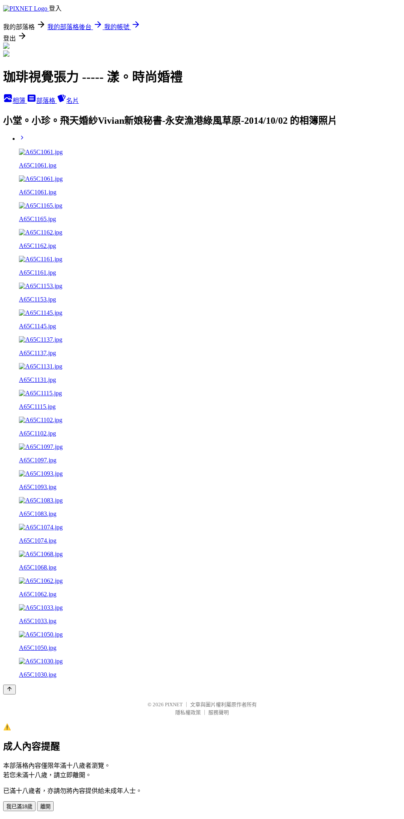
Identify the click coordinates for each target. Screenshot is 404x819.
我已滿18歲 (19, 807)
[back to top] (9, 689)
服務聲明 (218, 712)
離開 (45, 807)
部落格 (46, 100)
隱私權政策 (188, 712)
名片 (72, 100)
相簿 (20, 100)
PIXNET (174, 704)
